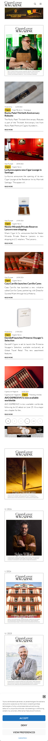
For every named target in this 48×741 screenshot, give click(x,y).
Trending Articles (35, 395)
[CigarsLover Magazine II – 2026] (24, 474)
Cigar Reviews (17, 110)
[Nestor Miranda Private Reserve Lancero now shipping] (24, 206)
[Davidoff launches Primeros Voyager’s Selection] (24, 317)
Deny (24, 725)
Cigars (7, 110)
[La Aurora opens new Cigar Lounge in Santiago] (24, 149)
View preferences (24, 732)
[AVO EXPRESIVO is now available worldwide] (24, 377)
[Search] (35, 4)
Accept (24, 718)
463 (34, 421)
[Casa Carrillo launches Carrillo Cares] (24, 263)
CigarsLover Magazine (13, 395)
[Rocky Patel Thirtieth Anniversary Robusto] (24, 93)
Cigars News (16, 167)
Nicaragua (27, 110)
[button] (44, 696)
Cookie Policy (22, 738)
